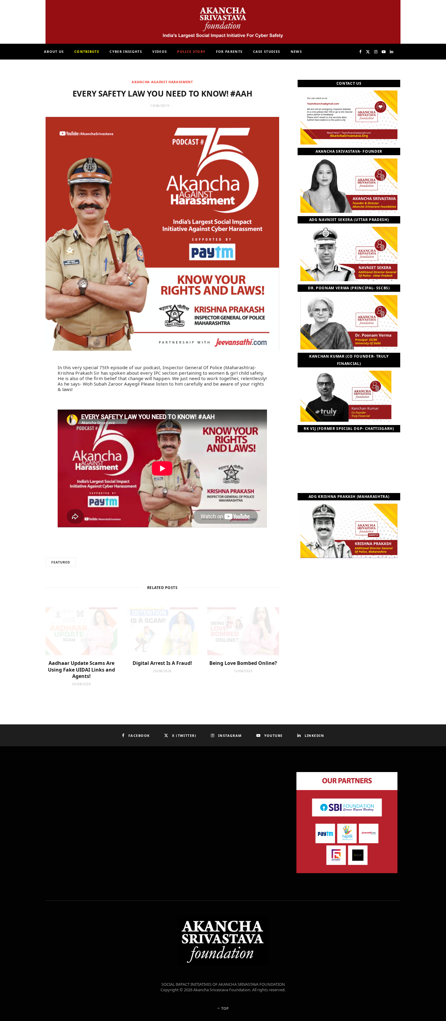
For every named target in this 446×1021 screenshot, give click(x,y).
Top (224, 1008)
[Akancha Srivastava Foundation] (223, 22)
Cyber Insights (126, 51)
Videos (159, 51)
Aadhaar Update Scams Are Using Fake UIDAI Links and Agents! (81, 669)
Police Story (191, 51)
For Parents (229, 51)
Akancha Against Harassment (162, 82)
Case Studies (266, 51)
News (296, 51)
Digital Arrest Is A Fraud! (162, 663)
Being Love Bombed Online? (243, 663)
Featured (60, 562)
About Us (54, 51)
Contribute (86, 51)
